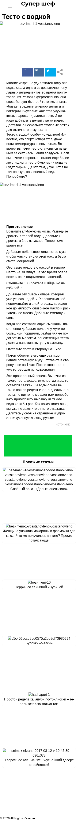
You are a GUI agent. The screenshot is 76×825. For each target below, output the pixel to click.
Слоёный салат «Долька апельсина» (39, 489)
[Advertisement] (38, 445)
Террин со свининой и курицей (39, 587)
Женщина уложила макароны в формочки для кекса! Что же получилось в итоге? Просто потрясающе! (39, 535)
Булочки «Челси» (39, 643)
